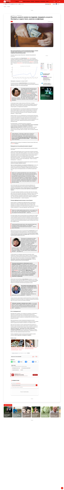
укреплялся (31, 61)
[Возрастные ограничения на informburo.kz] (54, 1)
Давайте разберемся (26, 1)
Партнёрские (42, 1)
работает (16, 270)
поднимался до (20, 62)
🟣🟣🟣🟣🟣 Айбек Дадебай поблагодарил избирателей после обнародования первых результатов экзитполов (47, 78)
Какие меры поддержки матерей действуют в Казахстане (31, 348)
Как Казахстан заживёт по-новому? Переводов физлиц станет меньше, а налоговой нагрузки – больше (17, 348)
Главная (5, 6)
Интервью (32, 1)
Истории (20, 1)
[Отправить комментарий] (36, 385)
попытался (29, 93)
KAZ (59, 1)
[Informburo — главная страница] (7, 1)
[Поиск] (56, 1)
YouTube (47, 1)
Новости (16, 1)
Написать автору (50, 21)
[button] (56, 4)
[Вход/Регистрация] (58, 1)
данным (13, 143)
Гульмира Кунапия (19, 15)
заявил (28, 58)
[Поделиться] (62, 488)
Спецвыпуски (37, 1)
